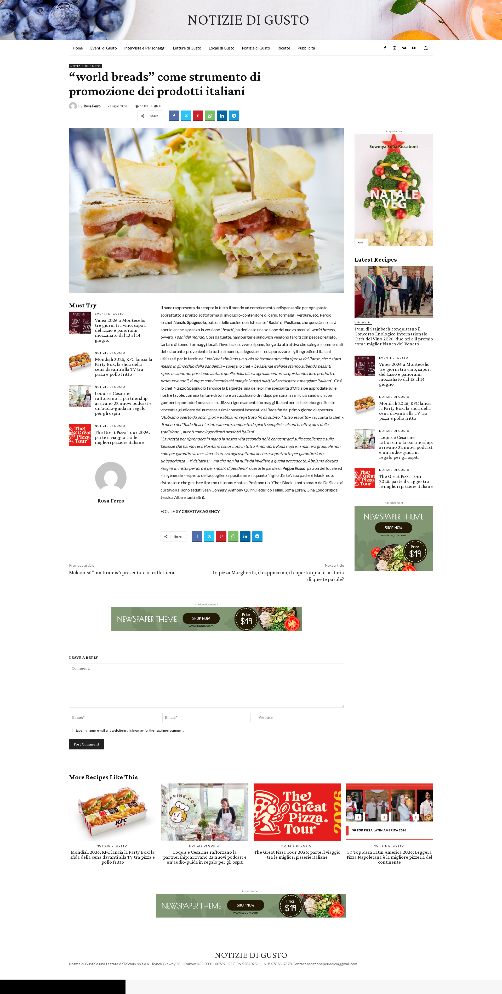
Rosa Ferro (92, 106)
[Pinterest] (198, 116)
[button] (425, 48)
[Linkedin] (222, 116)
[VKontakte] (404, 48)
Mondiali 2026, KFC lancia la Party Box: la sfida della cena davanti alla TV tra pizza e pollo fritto (123, 366)
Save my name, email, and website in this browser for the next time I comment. (130, 730)
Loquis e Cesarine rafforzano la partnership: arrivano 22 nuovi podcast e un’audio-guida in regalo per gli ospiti (123, 403)
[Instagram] (394, 48)
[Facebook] (385, 48)
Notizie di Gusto (85, 66)
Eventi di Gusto (109, 313)
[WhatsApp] (210, 116)
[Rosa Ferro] (73, 106)
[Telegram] (234, 116)
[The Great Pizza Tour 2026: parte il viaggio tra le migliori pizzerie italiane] (80, 434)
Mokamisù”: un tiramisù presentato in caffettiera (121, 572)
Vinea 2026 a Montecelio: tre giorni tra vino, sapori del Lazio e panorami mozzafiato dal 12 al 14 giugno (120, 330)
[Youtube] (413, 48)
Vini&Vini (363, 322)
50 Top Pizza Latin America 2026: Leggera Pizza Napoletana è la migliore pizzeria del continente (389, 857)
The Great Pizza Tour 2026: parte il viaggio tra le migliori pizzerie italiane (122, 437)
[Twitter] (186, 116)
